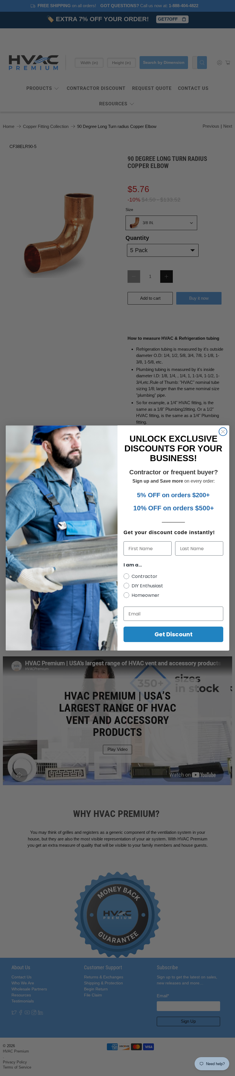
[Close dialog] (223, 432)
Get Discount (173, 634)
